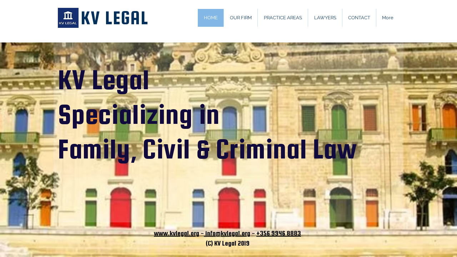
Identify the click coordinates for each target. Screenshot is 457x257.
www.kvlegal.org (176, 233)
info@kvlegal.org (227, 233)
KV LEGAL (114, 17)
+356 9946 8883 (278, 233)
